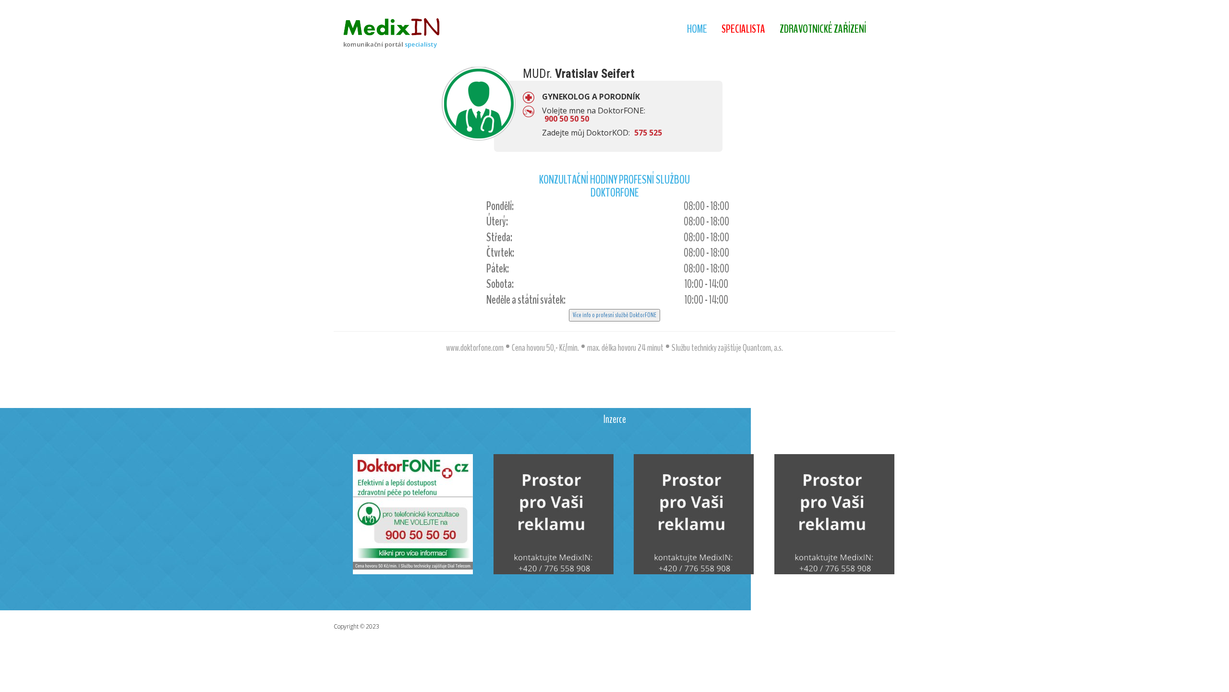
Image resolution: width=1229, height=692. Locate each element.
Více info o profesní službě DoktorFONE (614, 315)
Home (697, 29)
